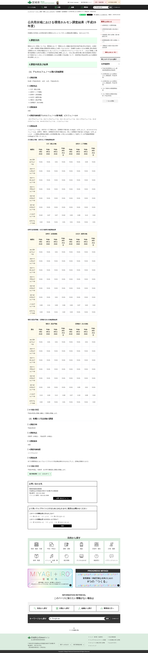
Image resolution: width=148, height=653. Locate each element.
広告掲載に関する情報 (114, 639)
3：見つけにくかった (62, 522)
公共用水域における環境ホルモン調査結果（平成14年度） (109, 82)
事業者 (86, 7)
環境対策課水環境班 (35, 489)
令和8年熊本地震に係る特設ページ (110, 29)
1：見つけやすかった (37, 522)
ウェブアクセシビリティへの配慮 (98, 639)
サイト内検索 (94, 7)
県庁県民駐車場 (77, 644)
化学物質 (58, 11)
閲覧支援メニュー (87, 2)
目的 (45, 7)
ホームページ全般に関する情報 (97, 642)
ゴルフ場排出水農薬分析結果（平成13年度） (109, 94)
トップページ (31, 11)
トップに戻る (32, 7)
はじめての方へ (113, 642)
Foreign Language (73, 2)
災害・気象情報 (99, 2)
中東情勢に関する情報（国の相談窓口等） (110, 35)
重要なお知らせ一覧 (110, 52)
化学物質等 (64, 11)
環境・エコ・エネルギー (49, 11)
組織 (72, 7)
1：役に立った (35, 516)
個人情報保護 (112, 637)
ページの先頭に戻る (74, 630)
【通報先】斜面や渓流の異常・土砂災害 (110, 46)
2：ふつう (46, 516)
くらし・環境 (38, 11)
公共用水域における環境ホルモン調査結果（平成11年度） (109, 75)
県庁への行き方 (64, 644)
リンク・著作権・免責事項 (96, 637)
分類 (59, 7)
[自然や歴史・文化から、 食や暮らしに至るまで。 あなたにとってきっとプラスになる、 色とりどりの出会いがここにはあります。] (50, 583)
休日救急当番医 (112, 2)
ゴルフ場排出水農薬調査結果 (109, 89)
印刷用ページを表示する (101, 14)
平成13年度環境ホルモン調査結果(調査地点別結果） (109, 69)
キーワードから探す (38, 618)
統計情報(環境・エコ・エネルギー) (39, 473)
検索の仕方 (117, 7)
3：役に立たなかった (58, 516)
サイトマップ (93, 645)
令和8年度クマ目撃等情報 (109, 25)
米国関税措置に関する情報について (110, 41)
